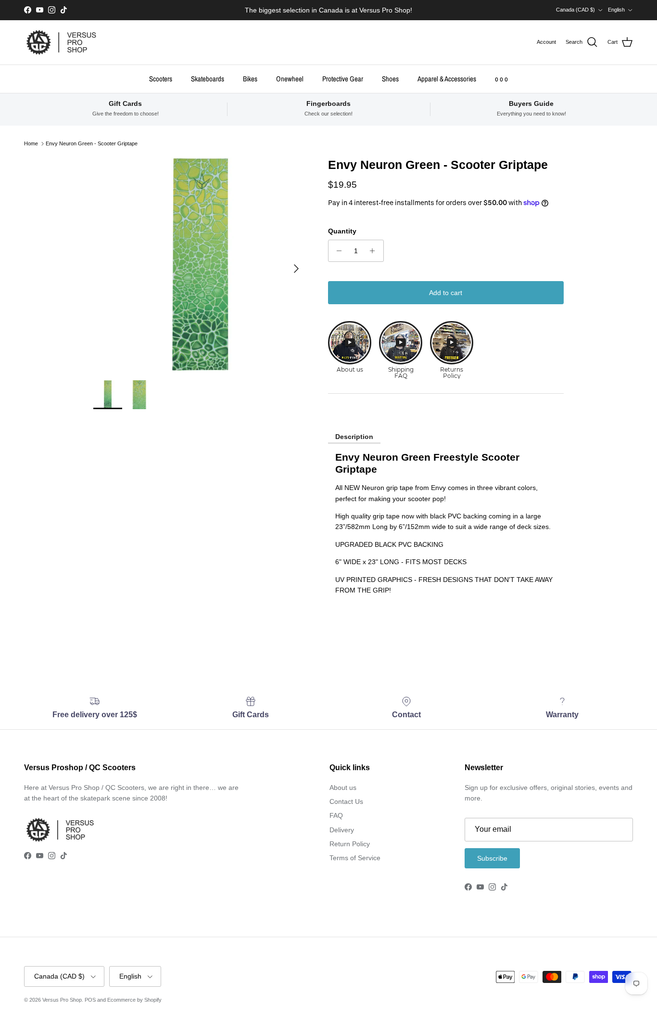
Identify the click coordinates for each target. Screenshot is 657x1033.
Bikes (250, 78)
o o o (501, 78)
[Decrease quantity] (336, 250)
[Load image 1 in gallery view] (199, 264)
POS (90, 1000)
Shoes (390, 78)
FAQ (336, 815)
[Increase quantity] (374, 250)
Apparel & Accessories (446, 78)
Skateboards (207, 78)
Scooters (160, 78)
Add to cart (445, 293)
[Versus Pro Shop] (61, 42)
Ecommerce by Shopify (134, 1000)
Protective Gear (342, 78)
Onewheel (289, 78)
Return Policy (349, 844)
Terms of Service (354, 858)
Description (354, 436)
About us (342, 787)
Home (31, 143)
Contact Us (346, 801)
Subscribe (492, 858)
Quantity (342, 231)
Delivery (341, 830)
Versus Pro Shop (62, 1000)
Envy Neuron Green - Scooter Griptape (92, 143)
